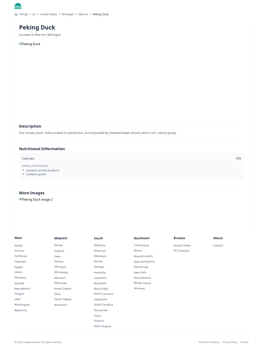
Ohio (57, 294)
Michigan (68, 14)
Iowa (57, 256)
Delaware (100, 256)
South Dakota (62, 299)
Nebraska (60, 283)
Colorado (20, 261)
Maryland (100, 283)
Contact (218, 245)
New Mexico (22, 288)
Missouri (59, 278)
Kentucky (100, 272)
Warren (83, 14)
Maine (138, 250)
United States (48, 14)
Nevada (19, 283)
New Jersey (141, 267)
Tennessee (101, 310)
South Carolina (103, 304)
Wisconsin (60, 305)
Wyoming (20, 310)
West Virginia (102, 326)
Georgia (99, 266)
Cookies (244, 342)
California (20, 256)
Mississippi (101, 288)
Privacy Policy (230, 342)
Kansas (59, 261)
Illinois (58, 245)
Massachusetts (143, 256)
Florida (98, 261)
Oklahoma (100, 299)
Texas (97, 315)
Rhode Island (142, 283)
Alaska (18, 245)
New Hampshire (144, 261)
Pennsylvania (142, 278)
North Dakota (62, 288)
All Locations (182, 250)
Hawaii (18, 267)
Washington (22, 304)
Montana (20, 277)
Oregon (19, 293)
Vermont (139, 288)
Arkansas (100, 250)
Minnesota (61, 272)
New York (140, 272)
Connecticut (141, 245)
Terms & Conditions (209, 342)
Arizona (19, 250)
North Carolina (103, 294)
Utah (17, 299)
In (34, 14)
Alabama (99, 245)
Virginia (99, 320)
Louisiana (100, 278)
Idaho (18, 272)
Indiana (59, 250)
